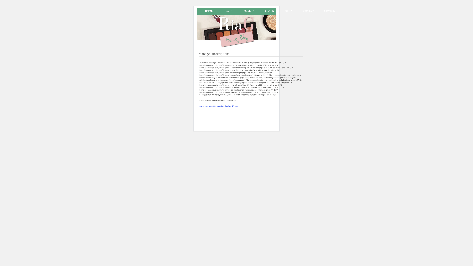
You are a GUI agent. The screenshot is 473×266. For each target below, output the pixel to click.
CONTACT (309, 11)
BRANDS (269, 11)
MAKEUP (249, 11)
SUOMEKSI (329, 11)
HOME (209, 11)
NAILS (229, 11)
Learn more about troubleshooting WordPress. (218, 106)
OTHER (289, 11)
